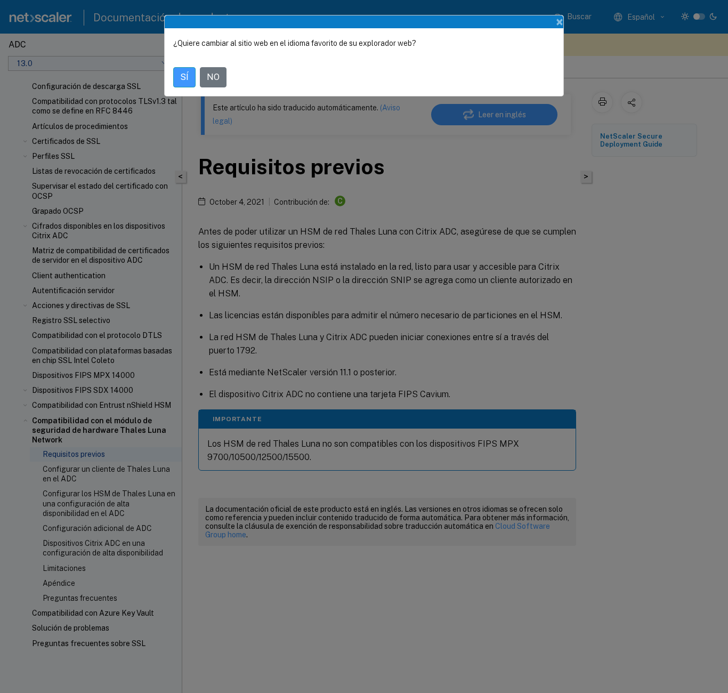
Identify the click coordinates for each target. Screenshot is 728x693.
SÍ (184, 77)
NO (213, 77)
